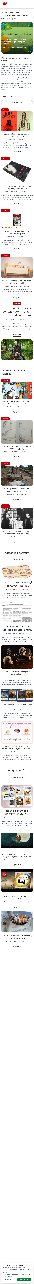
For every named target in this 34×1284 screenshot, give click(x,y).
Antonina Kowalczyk (9, 47)
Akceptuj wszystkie (24, 1279)
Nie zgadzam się (9, 1279)
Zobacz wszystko (17, 102)
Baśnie (5, 110)
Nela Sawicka (11, 139)
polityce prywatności (8, 1276)
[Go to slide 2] (28, 51)
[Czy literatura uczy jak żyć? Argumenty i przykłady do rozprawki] (17, 38)
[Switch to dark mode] (27, 4)
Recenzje (6, 158)
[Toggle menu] (31, 4)
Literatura (8, 36)
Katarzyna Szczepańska (11, 191)
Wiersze (5, 255)
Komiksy (5, 210)
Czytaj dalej (17, 334)
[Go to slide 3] (30, 51)
